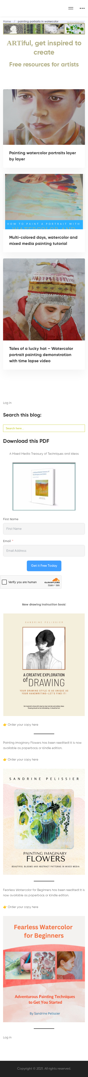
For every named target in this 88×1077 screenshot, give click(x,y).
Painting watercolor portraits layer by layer (42, 156)
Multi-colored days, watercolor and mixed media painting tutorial (43, 241)
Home (7, 21)
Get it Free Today (44, 566)
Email (7, 541)
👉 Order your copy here (20, 724)
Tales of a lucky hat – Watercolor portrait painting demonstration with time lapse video (41, 355)
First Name (10, 519)
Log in (7, 402)
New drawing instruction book (43, 604)
